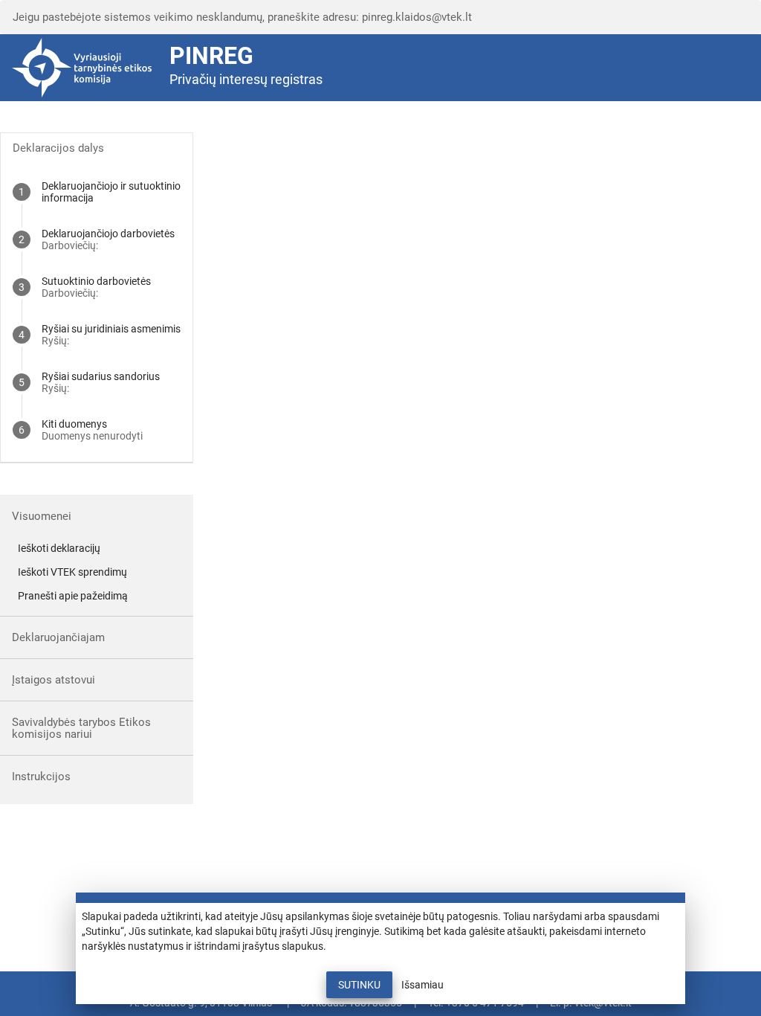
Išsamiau (422, 985)
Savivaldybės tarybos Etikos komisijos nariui (81, 728)
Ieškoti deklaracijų (59, 548)
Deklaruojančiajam (58, 637)
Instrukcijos (41, 776)
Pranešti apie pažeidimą (73, 596)
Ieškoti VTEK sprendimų (72, 572)
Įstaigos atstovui (53, 680)
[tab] (96, 192)
